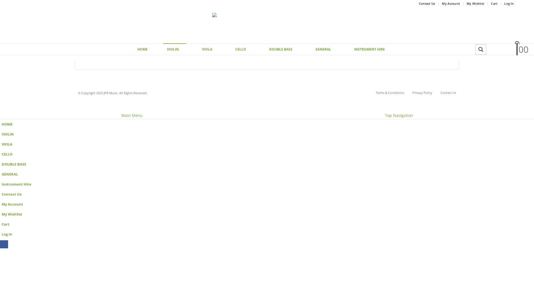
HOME (142, 49)
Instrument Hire (369, 49)
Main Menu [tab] (132, 115)
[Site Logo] (267, 25)
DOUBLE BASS (280, 49)
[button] (3, 108)
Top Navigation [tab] (399, 115)
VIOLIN (173, 49)
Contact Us (427, 3)
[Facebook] (524, 3)
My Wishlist (475, 3)
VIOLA (207, 49)
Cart (494, 3)
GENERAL (323, 49)
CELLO (240, 49)
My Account (451, 3)
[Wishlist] (507, 49)
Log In (509, 3)
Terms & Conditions (390, 93)
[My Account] (494, 49)
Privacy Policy (422, 93)
